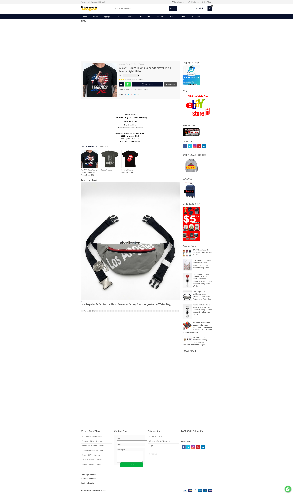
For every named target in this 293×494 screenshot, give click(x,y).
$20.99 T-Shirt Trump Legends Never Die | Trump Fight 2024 (89, 172)
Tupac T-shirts (107, 170)
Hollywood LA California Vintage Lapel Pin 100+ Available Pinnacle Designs (195, 341)
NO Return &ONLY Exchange (159, 441)
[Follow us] (190, 146)
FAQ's (151, 446)
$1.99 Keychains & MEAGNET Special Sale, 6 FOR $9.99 (202, 252)
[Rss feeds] (204, 146)
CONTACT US (195, 16)
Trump (145, 89)
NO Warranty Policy (156, 436)
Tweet (128, 96)
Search (173, 8)
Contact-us (153, 454)
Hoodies (130, 16)
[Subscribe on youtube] (199, 146)
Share (125, 96)
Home (84, 16)
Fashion (95, 16)
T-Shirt (140, 89)
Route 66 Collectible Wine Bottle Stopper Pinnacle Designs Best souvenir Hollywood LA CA (202, 310)
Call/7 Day (207, 2)
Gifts (140, 16)
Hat (148, 16)
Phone (172, 16)
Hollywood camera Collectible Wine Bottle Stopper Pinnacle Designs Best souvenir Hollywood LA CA (202, 280)
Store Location (179, 2)
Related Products (89, 146)
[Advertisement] (146, 41)
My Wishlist (200, 8)
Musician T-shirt (131, 89)
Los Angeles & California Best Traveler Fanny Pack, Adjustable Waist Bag (126, 304)
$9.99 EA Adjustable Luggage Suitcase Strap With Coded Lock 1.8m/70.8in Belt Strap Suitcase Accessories (197, 327)
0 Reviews (104, 146)
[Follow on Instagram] (195, 146)
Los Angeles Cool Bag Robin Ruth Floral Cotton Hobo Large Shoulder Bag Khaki (202, 264)
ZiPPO (182, 16)
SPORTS (118, 16)
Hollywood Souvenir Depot (91, 490)
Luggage (106, 16)
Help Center (194, 2)
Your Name (160, 16)
